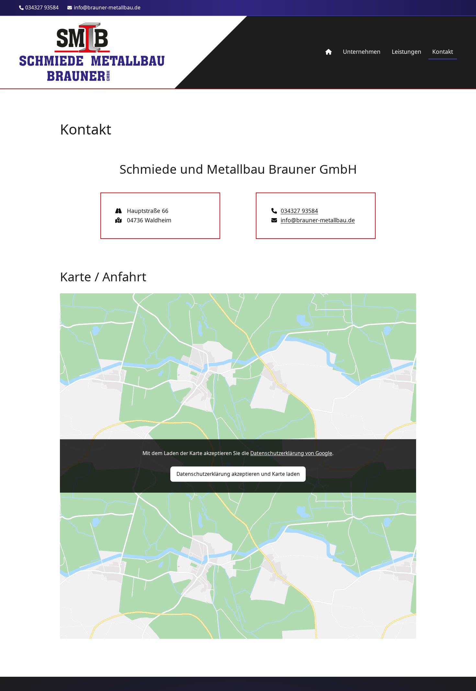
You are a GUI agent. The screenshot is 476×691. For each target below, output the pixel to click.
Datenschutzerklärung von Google (291, 453)
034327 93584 (42, 7)
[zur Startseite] (92, 52)
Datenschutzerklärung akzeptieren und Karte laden (238, 473)
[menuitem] (329, 52)
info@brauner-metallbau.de (107, 7)
